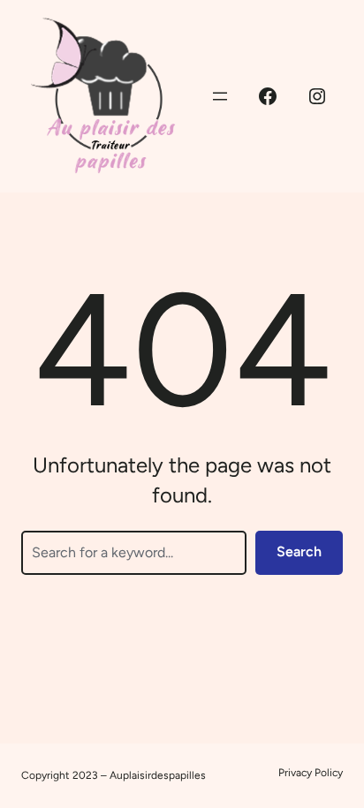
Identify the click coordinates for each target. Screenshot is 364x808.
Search (299, 551)
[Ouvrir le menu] (220, 96)
